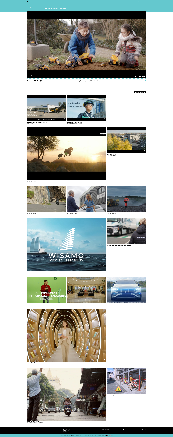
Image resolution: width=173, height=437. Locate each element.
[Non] (171, 435)
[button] (27, 1)
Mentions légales (125, 429)
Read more (112, 435)
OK (107, 435)
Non (109, 435)
